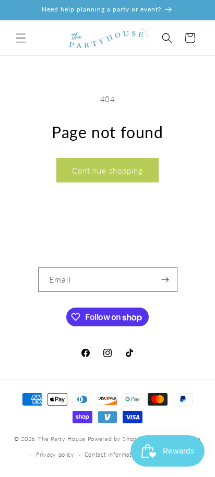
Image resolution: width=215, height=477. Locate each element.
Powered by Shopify (116, 438)
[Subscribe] (165, 279)
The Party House (62, 438)
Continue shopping (107, 170)
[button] (20, 38)
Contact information (112, 454)
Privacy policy (55, 454)
